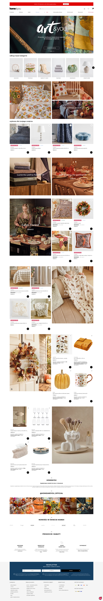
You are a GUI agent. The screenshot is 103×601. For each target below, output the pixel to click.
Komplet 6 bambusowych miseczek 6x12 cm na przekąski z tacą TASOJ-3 (40, 464)
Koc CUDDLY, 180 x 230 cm (79, 358)
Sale (47, 12)
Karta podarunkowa (57, 12)
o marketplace (61, 585)
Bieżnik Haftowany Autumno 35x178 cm (61, 255)
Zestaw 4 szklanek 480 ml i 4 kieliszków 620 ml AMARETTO (41, 430)
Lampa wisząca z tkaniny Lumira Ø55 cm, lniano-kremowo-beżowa (19, 430)
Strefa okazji (90, 12)
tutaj (89, 575)
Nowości (37, 12)
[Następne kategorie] (93, 67)
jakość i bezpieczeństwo (15, 597)
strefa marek (61, 586)
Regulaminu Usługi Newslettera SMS (64, 573)
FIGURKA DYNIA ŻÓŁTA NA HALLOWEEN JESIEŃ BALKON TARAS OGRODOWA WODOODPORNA (61, 393)
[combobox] (52, 9)
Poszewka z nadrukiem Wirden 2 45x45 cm (83, 255)
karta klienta (46, 588)
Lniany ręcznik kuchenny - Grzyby (60, 358)
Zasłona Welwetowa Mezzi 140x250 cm (40, 290)
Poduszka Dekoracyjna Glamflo (80, 148)
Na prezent (80, 12)
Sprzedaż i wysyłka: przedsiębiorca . (80, 362)
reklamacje (29, 590)
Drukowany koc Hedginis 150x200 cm (40, 323)
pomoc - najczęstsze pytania (32, 585)
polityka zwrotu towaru (31, 588)
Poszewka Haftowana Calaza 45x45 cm (19, 323)
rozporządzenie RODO (15, 588)
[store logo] (15, 9)
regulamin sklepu (30, 593)
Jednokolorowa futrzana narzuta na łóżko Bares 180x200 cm (19, 291)
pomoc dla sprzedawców (63, 590)
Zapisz (71, 570)
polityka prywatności (14, 591)
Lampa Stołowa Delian (36, 148)
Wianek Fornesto (77, 223)
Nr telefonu (51, 570)
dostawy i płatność (30, 586)
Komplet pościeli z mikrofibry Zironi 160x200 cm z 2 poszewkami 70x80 (18, 148)
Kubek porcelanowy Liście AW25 (80, 393)
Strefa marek (70, 12)
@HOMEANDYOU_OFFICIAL (51, 493)
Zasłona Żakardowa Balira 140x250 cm (61, 148)
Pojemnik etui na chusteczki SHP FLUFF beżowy (18, 464)
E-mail (32, 570)
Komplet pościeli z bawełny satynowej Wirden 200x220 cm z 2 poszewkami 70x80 (61, 223)
